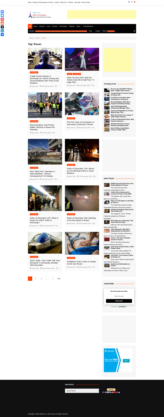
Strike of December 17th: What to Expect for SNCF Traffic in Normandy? (44, 220)
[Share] (2, 34)
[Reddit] (2, 23)
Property (72, 26)
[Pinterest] (2, 19)
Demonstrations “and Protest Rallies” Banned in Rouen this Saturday (42, 127)
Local (48, 26)
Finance (55, 26)
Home (35, 26)
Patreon (70, 2)
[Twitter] (2, 15)
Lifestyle (58, 31)
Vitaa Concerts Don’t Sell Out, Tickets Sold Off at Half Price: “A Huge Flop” (80, 80)
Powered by (114, 306)
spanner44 (35, 86)
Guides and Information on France (43, 2)
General (42, 26)
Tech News (63, 26)
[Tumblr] (2, 27)
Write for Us (63, 2)
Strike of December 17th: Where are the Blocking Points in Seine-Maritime (80, 171)
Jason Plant (35, 132)
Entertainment (88, 26)
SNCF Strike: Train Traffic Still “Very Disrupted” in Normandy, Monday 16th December (45, 262)
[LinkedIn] (2, 31)
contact (56, 2)
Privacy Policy (85, 2)
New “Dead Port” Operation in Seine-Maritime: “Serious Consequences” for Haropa (42, 173)
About (30, 2)
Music (69, 74)
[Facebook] (2, 12)
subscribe (77, 2)
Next (58, 278)
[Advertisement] (101, 14)
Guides (97, 31)
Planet (108, 31)
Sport (78, 26)
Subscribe (119, 301)
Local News (34, 72)
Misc (90, 31)
